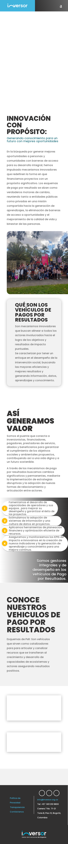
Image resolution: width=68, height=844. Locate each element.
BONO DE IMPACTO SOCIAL (50, 708)
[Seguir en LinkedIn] (42, 793)
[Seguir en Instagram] (56, 793)
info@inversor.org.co (47, 799)
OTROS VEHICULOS (48, 742)
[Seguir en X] (49, 793)
